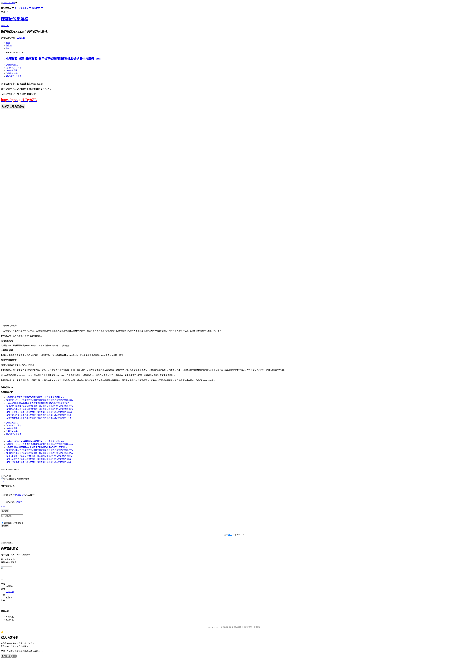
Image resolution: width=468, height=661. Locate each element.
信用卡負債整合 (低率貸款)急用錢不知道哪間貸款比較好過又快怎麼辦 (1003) (39, 412)
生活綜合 (21, 38)
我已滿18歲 (6, 656)
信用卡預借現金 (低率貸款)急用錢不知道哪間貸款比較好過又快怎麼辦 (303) (38, 418)
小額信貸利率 (12, 70)
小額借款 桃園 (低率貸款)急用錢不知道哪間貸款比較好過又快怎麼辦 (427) (37, 403)
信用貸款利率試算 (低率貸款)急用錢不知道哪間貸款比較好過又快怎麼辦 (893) (39, 406)
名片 (8, 48)
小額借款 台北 (12, 65)
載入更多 (5, 511)
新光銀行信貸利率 (13, 76)
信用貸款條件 (12, 73)
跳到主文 (5, 26)
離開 (14, 656)
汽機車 (19, 502)
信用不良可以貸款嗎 (14, 68)
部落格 (9, 45)
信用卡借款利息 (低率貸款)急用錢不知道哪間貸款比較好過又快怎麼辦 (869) (38, 415)
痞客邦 (18, 495)
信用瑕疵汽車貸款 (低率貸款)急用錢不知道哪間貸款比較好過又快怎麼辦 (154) (39, 409)
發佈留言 (5, 526)
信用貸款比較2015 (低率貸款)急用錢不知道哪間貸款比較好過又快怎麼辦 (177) (39, 400)
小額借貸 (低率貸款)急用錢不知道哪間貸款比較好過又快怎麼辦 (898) (35, 397)
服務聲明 (257, 627)
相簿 (8, 43)
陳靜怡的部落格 (14, 19)
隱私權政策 (248, 627)
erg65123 (4, 481)
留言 (23, 495)
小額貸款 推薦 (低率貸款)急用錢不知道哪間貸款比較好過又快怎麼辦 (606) (53, 58)
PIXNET (216, 627)
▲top (3, 506)
